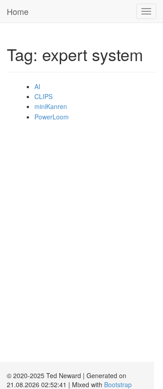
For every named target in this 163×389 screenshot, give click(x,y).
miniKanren (50, 106)
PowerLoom (51, 116)
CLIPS (43, 96)
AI (37, 86)
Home (18, 11)
